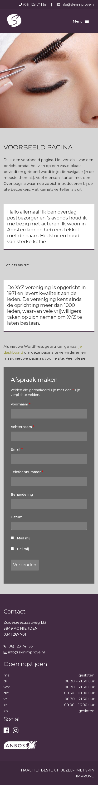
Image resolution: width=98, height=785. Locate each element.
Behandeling (22, 494)
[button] (78, 21)
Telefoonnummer (27, 472)
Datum (16, 517)
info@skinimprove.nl (77, 4)
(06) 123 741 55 (34, 4)
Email (17, 449)
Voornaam (20, 404)
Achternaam (22, 427)
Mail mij (23, 538)
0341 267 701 (15, 634)
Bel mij (23, 549)
